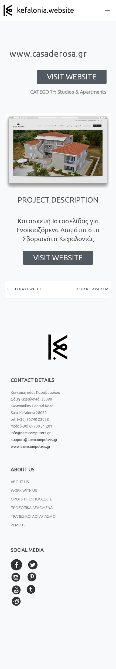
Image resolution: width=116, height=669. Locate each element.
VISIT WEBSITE (72, 76)
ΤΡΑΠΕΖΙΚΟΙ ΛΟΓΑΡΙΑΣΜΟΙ (33, 516)
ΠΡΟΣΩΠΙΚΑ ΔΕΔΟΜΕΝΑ (32, 508)
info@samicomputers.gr (31, 433)
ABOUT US (20, 482)
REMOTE (18, 525)
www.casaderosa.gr (48, 53)
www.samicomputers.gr (30, 446)
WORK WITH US (24, 490)
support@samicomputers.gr (34, 440)
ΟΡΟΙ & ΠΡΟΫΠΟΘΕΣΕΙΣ (31, 499)
